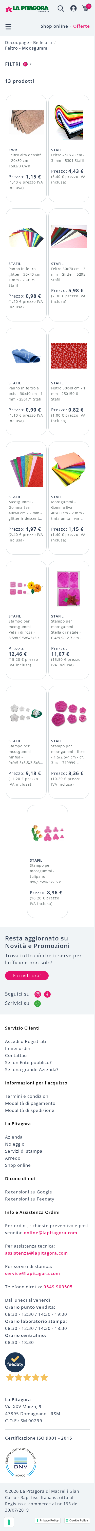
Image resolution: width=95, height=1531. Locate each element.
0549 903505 (58, 1287)
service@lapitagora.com (32, 1273)
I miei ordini (18, 1048)
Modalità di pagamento (30, 1103)
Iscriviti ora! (27, 975)
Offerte (81, 26)
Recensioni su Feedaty (29, 1199)
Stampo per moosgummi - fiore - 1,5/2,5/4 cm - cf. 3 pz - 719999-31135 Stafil (68, 757)
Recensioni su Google (28, 1192)
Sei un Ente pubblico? (28, 1062)
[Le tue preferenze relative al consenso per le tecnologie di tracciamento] (9, 1522)
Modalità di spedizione (29, 1110)
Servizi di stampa (23, 1151)
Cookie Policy (78, 1520)
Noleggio (15, 1144)
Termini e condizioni (27, 1096)
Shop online (54, 26)
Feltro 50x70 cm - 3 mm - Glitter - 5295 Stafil (68, 274)
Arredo (13, 1158)
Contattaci (16, 1055)
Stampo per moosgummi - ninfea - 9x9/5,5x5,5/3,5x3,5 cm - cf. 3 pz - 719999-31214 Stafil (26, 763)
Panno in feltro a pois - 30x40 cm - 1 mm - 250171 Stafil (26, 394)
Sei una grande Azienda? (32, 1069)
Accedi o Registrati (25, 1041)
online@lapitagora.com (50, 1232)
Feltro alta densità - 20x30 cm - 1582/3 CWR (25, 160)
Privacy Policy (49, 1520)
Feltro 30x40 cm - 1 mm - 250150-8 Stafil (68, 394)
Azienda (14, 1137)
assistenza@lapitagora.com (36, 1253)
